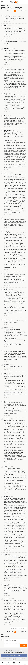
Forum (3, 5)
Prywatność (23, 658)
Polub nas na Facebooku (14, 655)
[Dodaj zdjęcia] (4, 645)
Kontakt (9, 658)
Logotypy (17, 658)
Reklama (4, 658)
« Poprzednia (9, 10)
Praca (8, 5)
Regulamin (14, 659)
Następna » (24, 10)
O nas (13, 658)
